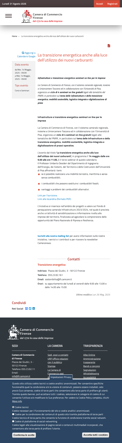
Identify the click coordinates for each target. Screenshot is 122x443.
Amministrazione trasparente (92, 360)
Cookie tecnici (22, 407)
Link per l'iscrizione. (47, 195)
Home (14, 36)
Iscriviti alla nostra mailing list (53, 236)
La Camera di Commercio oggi (56, 371)
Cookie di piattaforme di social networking (36, 421)
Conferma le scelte (24, 435)
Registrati (112, 3)
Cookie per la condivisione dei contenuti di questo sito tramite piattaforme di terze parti (59, 414)
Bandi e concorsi (91, 366)
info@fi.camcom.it (21, 376)
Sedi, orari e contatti (58, 355)
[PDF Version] (109, 45)
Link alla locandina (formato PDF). (54, 199)
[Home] (41, 16)
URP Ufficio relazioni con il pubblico (58, 360)
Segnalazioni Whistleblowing (91, 371)
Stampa (51, 366)
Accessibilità (89, 377)
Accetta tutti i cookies (95, 435)
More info (17, 401)
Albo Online (89, 355)
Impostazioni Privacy (61, 377)
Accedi (99, 3)
